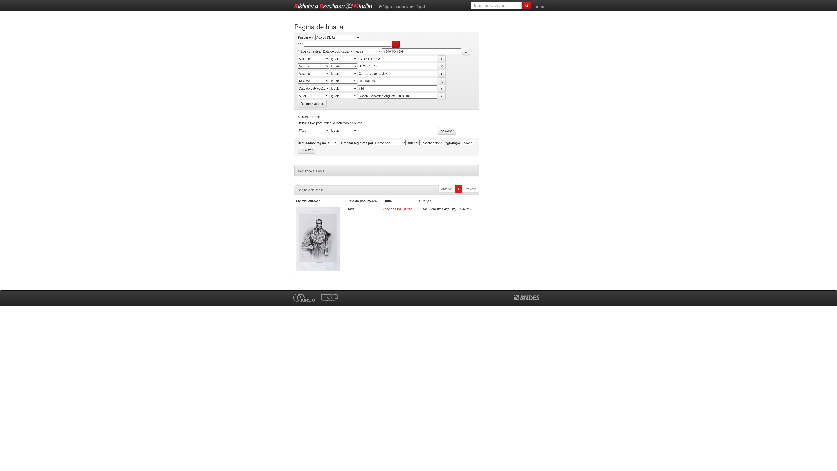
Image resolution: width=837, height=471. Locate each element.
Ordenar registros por (357, 143)
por (300, 44)
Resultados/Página (312, 143)
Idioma (539, 6)
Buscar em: (306, 37)
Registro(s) (451, 143)
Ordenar (412, 143)
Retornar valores (312, 103)
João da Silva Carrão (397, 209)
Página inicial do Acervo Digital (403, 6)
